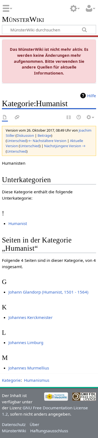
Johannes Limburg (25, 342)
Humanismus (36, 380)
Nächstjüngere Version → (64, 145)
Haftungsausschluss (49, 430)
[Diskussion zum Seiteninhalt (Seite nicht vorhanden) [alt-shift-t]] (17, 117)
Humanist (17, 223)
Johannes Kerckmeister (30, 317)
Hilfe (91, 95)
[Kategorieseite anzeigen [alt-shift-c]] (5, 117)
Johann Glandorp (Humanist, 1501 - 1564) (48, 292)
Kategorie (11, 380)
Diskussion (25, 135)
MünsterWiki (23, 19)
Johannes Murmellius (28, 368)
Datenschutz (14, 424)
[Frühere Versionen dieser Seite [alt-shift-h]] (79, 117)
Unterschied (16, 140)
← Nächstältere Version (47, 140)
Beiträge (44, 135)
